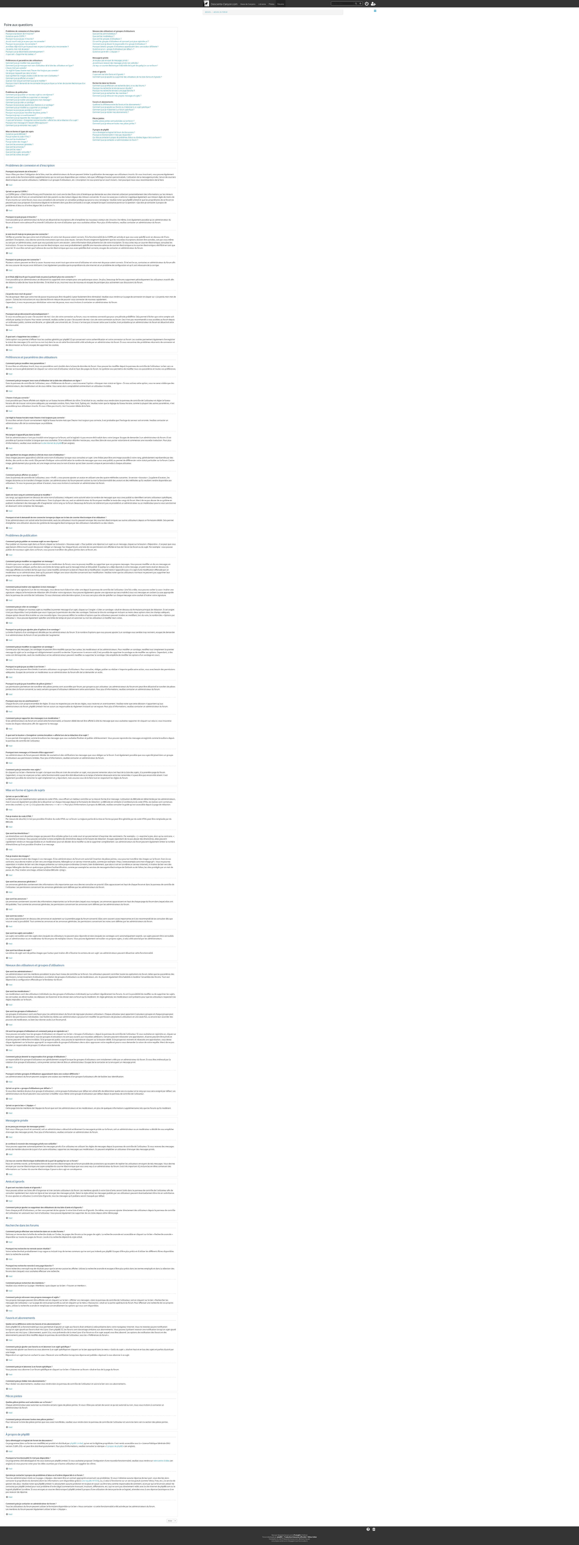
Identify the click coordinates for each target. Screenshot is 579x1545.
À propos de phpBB (114, 1446)
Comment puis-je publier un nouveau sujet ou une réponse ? (30, 95)
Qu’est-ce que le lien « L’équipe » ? (106, 52)
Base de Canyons (247, 4)
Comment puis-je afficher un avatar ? (20, 78)
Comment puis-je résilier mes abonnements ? (111, 112)
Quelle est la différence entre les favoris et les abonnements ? (117, 105)
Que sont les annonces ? (15, 147)
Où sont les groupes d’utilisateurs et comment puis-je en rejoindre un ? (121, 41)
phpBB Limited (76, 1443)
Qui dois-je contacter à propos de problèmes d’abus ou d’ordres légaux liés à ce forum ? (127, 137)
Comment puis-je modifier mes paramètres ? (23, 63)
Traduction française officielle (295, 1537)
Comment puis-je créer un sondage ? (20, 102)
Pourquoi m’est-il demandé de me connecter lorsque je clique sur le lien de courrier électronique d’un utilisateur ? (45, 84)
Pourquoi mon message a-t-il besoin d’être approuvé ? (27, 123)
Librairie (262, 4)
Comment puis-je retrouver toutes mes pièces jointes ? (114, 124)
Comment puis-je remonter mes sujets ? (22, 125)
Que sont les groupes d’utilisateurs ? (107, 39)
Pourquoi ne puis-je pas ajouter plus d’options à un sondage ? (30, 105)
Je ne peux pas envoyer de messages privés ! (110, 60)
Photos (271, 4)
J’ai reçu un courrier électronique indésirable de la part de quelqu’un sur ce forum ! (125, 66)
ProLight (297, 1535)
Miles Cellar (312, 1537)
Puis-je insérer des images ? (17, 142)
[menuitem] (367, 4)
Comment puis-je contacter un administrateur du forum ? (115, 140)
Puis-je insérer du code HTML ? (18, 137)
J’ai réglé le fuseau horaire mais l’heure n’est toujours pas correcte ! (32, 71)
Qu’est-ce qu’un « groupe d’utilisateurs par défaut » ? (113, 49)
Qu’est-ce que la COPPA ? (16, 36)
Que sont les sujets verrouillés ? (18, 152)
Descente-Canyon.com (224, 4)
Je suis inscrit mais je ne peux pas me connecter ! (25, 41)
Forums (280, 4)
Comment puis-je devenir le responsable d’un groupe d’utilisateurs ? (119, 44)
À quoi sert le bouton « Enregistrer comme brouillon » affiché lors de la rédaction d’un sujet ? (42, 120)
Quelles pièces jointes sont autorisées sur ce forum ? (113, 121)
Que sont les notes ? (14, 150)
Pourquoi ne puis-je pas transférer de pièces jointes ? (26, 113)
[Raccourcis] (375, 11)
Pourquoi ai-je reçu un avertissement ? (21, 115)
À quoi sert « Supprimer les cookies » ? (21, 54)
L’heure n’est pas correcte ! (16, 68)
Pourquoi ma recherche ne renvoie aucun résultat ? (113, 88)
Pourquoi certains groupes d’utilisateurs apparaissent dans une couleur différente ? (125, 47)
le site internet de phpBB (51, 443)
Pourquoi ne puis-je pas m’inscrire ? (20, 39)
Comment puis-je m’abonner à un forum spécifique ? (113, 110)
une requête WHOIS (90, 1481)
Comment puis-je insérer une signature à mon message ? (28, 100)
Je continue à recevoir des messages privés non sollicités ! (116, 63)
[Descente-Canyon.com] (206, 3)
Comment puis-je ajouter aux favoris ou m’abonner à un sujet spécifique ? (122, 107)
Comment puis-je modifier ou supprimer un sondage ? (27, 108)
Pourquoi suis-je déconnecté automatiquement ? (25, 52)
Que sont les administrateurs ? (105, 34)
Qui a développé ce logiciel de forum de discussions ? (114, 132)
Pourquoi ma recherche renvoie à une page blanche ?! (114, 91)
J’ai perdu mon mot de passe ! (18, 49)
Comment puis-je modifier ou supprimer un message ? (27, 97)
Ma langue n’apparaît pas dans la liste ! (21, 73)
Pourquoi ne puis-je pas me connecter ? (21, 44)
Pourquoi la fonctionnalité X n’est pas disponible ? (112, 135)
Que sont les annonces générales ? (19, 144)
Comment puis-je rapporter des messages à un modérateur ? (30, 118)
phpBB (279, 1537)
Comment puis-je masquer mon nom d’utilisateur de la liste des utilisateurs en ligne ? (40, 66)
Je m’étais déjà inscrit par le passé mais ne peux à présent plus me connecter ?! (37, 47)
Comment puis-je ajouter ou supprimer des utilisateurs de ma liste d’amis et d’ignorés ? (127, 77)
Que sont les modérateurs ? (103, 36)
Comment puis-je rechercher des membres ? (110, 93)
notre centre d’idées (161, 1461)
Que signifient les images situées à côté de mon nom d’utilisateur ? (32, 76)
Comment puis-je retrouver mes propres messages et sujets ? (117, 96)
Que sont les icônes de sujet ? (17, 155)
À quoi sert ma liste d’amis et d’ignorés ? (109, 74)
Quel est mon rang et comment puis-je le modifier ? (26, 81)
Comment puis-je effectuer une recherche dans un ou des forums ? (119, 86)
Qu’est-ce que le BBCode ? (16, 134)
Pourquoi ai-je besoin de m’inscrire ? (20, 34)
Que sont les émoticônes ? (16, 139)
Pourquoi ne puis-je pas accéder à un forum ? (23, 110)
